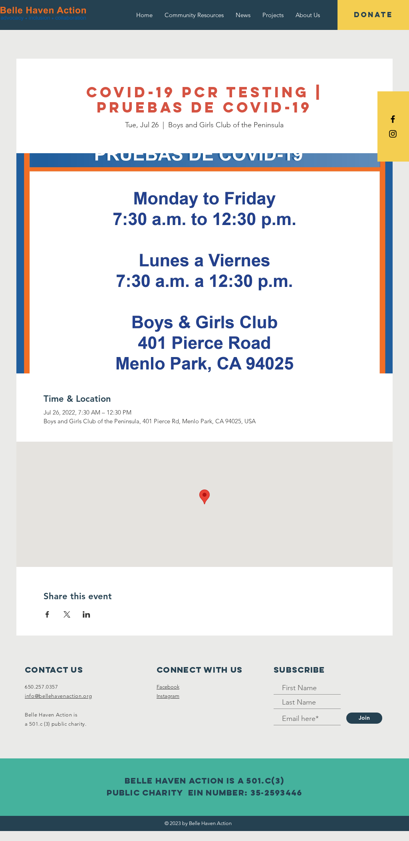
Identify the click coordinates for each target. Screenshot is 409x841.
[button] (308, 15)
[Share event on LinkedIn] (86, 614)
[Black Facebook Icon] (393, 119)
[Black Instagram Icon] (393, 134)
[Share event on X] (67, 614)
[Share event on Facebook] (47, 614)
